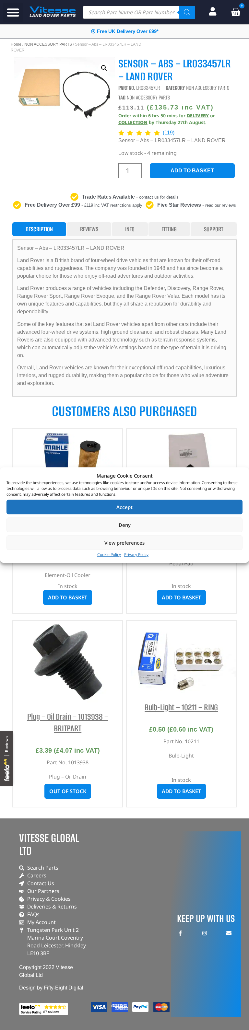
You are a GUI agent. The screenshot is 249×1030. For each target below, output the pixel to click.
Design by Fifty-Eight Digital (51, 987)
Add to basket (192, 170)
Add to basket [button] (67, 597)
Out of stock (67, 791)
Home (16, 44)
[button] (13, 12)
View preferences (124, 542)
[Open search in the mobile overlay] (139, 12)
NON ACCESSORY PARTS (48, 44)
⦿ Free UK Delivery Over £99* (125, 31)
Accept (124, 507)
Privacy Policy (136, 554)
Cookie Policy (109, 554)
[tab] (39, 229)
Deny (125, 525)
